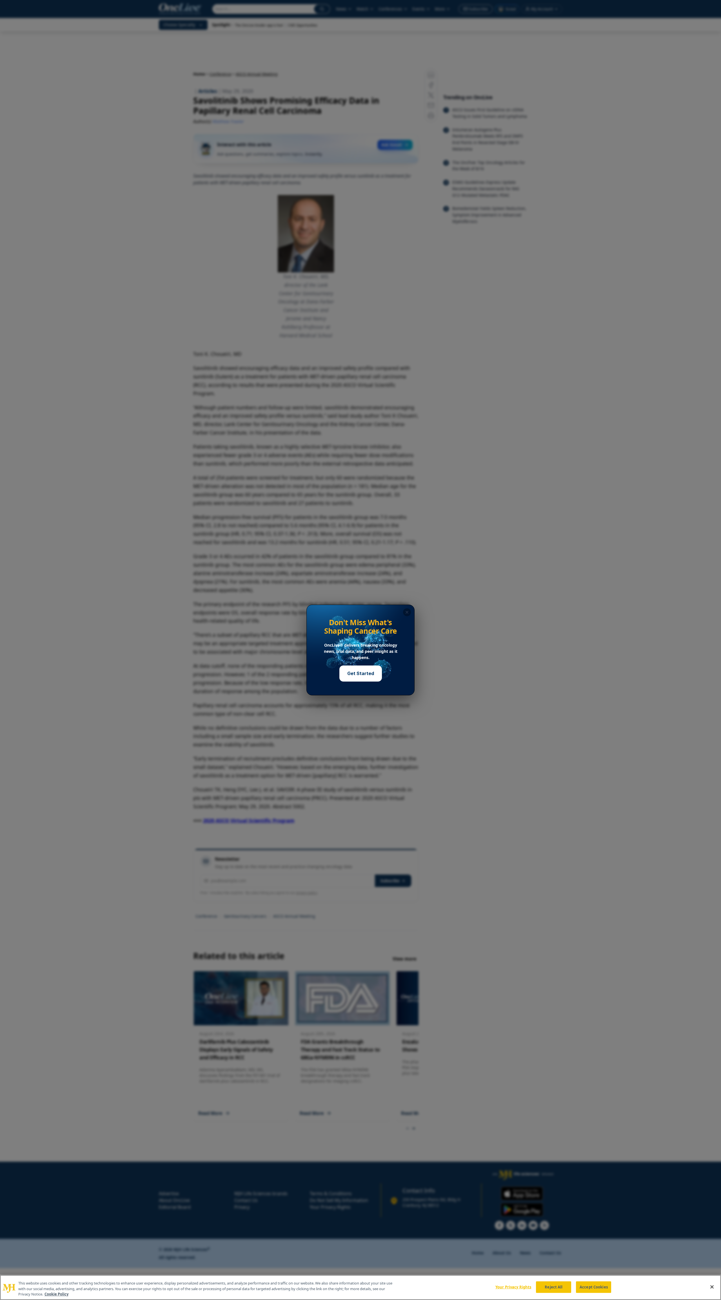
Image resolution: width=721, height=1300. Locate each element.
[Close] (712, 1287)
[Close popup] (407, 612)
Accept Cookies (594, 1286)
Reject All (553, 1286)
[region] (360, 1287)
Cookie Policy (56, 1294)
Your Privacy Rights (513, 1286)
